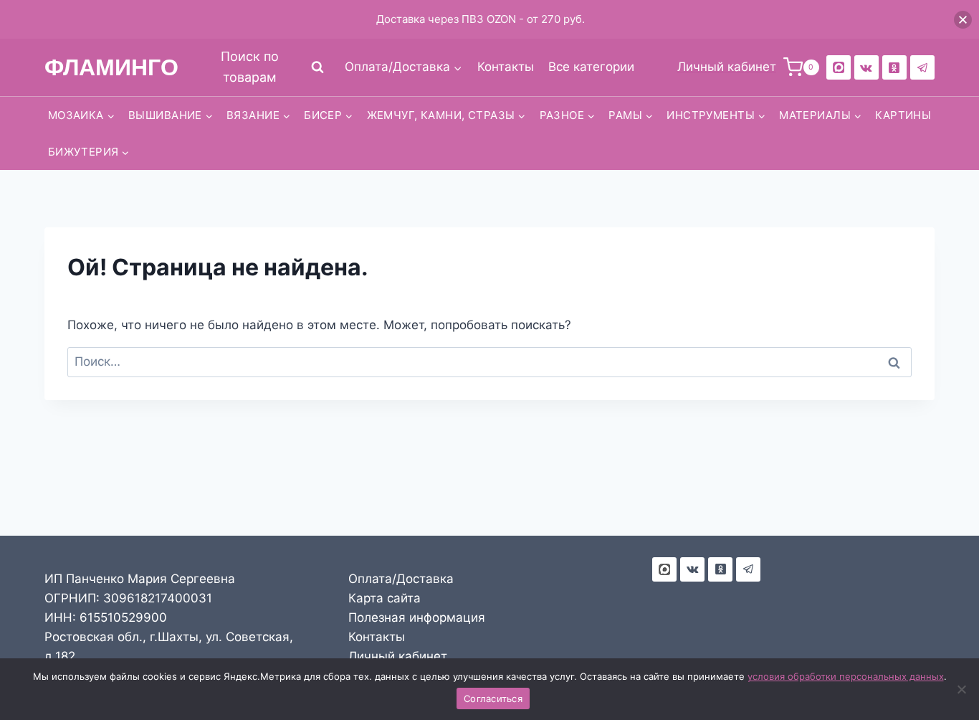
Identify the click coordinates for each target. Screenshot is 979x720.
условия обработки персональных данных (846, 676)
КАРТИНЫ (903, 115)
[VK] (866, 67)
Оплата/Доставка (401, 579)
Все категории (591, 67)
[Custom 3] (664, 569)
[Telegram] (922, 67)
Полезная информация (416, 617)
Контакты (505, 67)
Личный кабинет (397, 656)
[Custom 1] (894, 67)
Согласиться (493, 698)
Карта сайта (384, 598)
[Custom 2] (838, 67)
